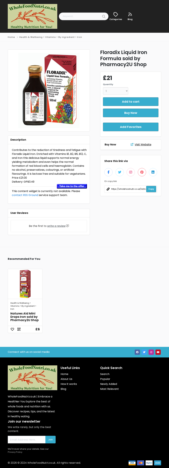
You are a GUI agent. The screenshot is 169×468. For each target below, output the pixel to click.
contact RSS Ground (25, 195)
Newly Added (108, 384)
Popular (105, 379)
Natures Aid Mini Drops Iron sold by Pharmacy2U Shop (24, 316)
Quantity (108, 84)
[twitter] (144, 352)
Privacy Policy (15, 452)
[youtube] (158, 352)
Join (50, 439)
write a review (56, 226)
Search (104, 374)
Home (11, 37)
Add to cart (130, 101)
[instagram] (151, 352)
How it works (69, 384)
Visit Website (143, 144)
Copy (151, 189)
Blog (63, 389)
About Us (66, 379)
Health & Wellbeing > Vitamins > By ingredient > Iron (50, 37)
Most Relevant (109, 389)
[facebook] (137, 352)
